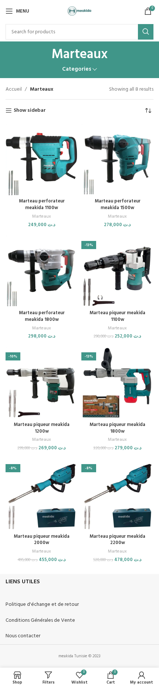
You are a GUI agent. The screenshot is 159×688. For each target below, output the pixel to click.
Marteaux (41, 217)
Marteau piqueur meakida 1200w (42, 428)
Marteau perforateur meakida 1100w (42, 205)
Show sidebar (30, 111)
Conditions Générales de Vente (40, 620)
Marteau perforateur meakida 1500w (118, 205)
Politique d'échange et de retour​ (42, 604)
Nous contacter (23, 636)
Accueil (14, 89)
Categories (76, 69)
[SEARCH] (145, 32)
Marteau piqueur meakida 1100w (117, 316)
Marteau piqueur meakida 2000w (42, 540)
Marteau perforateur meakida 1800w (42, 316)
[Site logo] (79, 11)
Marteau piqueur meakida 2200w (117, 540)
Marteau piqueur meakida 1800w (117, 428)
